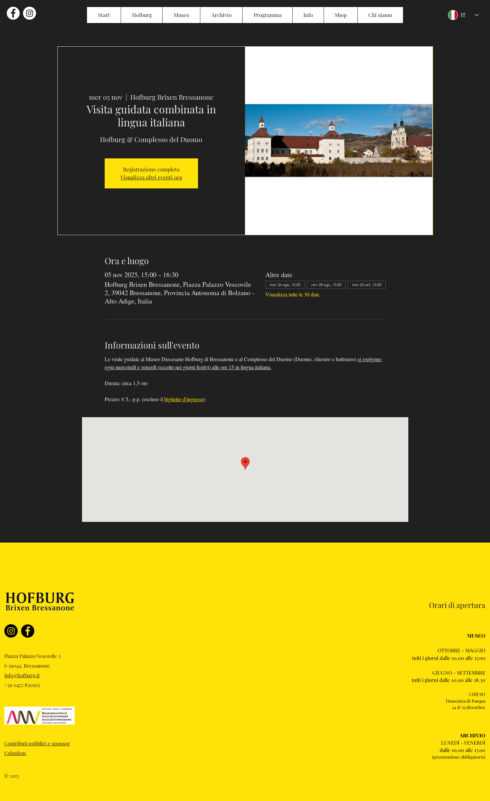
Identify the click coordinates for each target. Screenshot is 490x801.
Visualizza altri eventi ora (151, 177)
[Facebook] (27, 631)
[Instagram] (11, 631)
